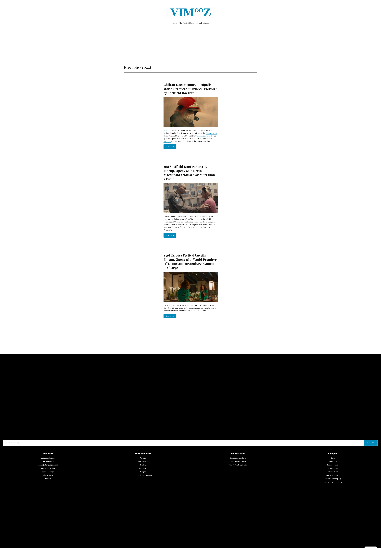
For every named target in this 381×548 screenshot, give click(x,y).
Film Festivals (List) (238, 461)
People (143, 472)
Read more (169, 146)
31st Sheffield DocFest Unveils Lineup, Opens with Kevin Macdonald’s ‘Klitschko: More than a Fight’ (189, 172)
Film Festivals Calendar (238, 465)
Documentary (211, 133)
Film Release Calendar (143, 475)
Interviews (143, 468)
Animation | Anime (48, 458)
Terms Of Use (333, 468)
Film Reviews (143, 461)
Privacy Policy (333, 465)
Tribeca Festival (201, 136)
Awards (143, 458)
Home (174, 23)
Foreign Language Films (48, 465)
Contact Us (333, 472)
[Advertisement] (191, 40)
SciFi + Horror (48, 472)
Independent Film (48, 468)
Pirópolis (167, 130)
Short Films (48, 475)
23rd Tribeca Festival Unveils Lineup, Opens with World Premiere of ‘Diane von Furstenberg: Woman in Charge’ (190, 261)
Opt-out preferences (333, 482)
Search (371, 443)
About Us (333, 461)
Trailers (143, 465)
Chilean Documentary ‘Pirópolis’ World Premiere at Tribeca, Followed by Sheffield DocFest (190, 89)
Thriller (48, 479)
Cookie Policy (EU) (333, 479)
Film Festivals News (238, 458)
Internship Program (333, 475)
